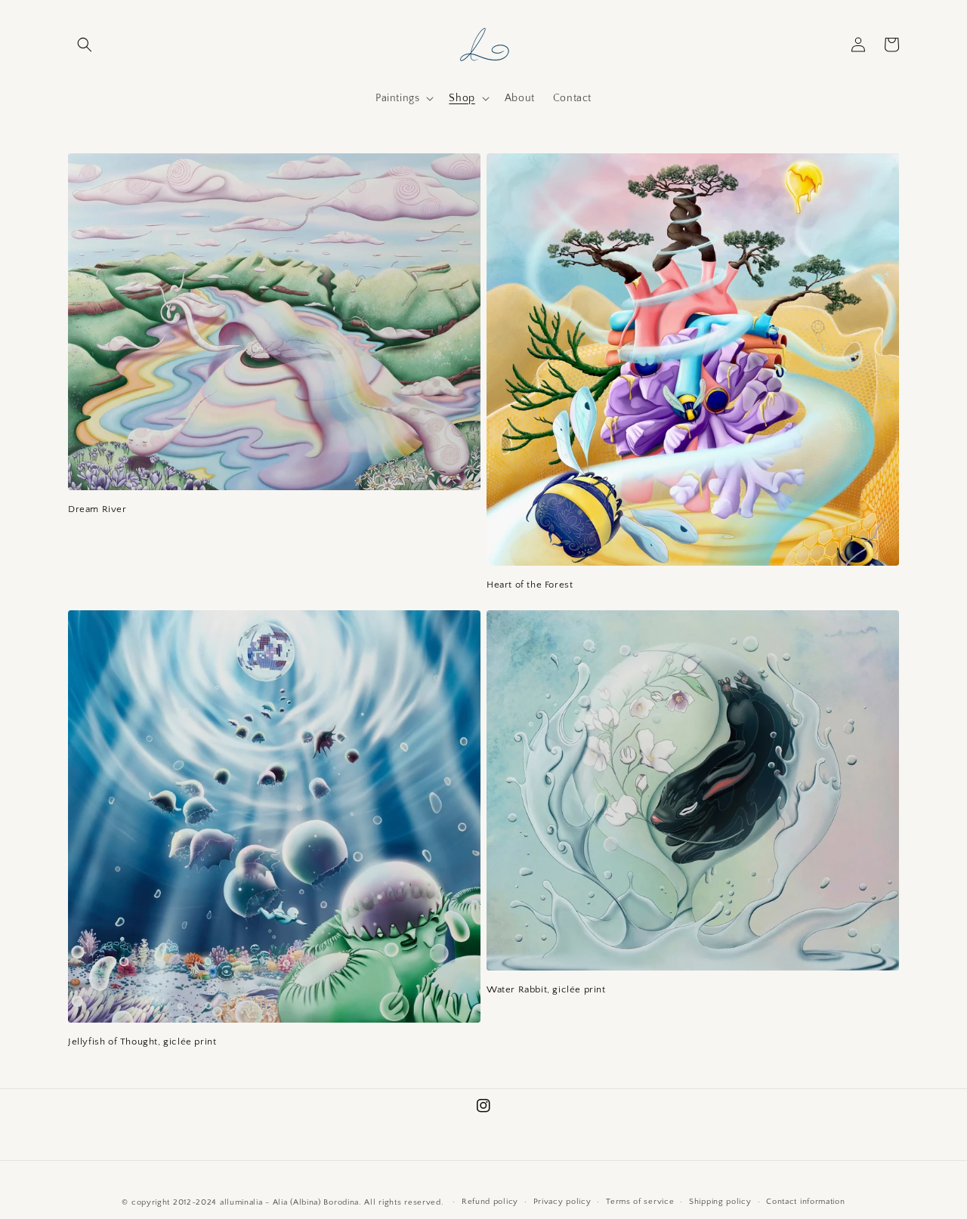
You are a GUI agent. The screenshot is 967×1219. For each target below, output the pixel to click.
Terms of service (640, 1201)
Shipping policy (720, 1201)
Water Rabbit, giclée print (546, 989)
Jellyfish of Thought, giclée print (142, 1041)
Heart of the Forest (530, 584)
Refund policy (490, 1201)
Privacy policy (562, 1201)
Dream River (97, 509)
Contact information (805, 1201)
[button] (84, 44)
